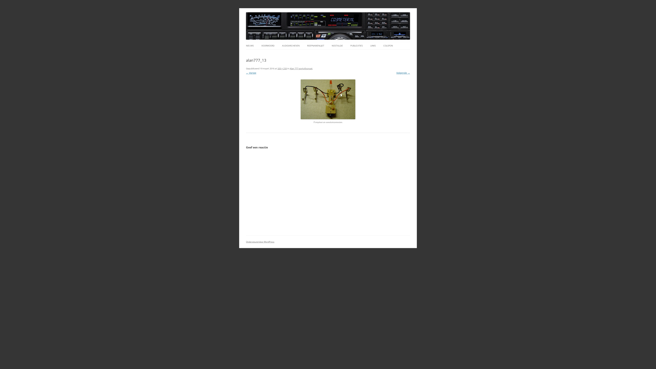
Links (373, 45)
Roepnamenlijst (315, 45)
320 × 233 (282, 68)
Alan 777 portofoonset (301, 68)
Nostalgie (337, 45)
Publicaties (356, 45)
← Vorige (251, 72)
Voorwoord (268, 45)
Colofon (388, 45)
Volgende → (403, 72)
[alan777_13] (328, 99)
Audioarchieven (291, 45)
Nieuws (250, 45)
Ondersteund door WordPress (260, 241)
